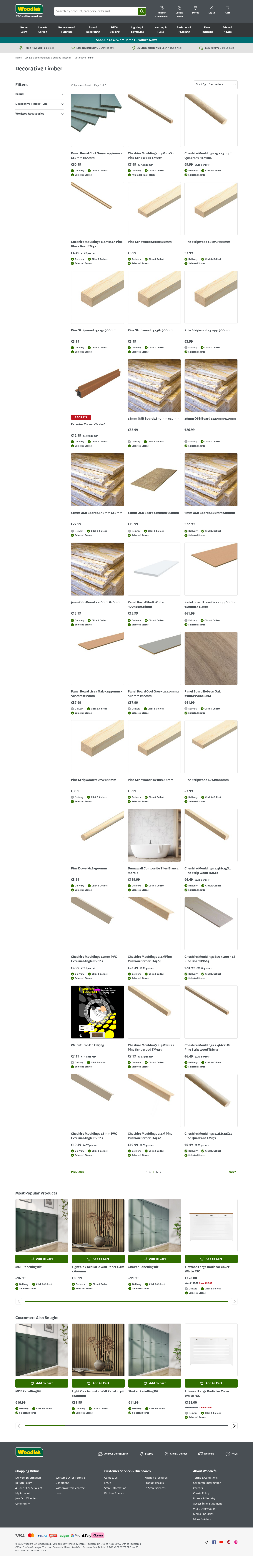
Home (18, 57)
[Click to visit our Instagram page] (236, 1542)
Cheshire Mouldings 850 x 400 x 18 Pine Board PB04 (209, 959)
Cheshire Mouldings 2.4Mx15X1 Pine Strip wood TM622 (207, 871)
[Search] (142, 11)
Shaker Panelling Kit (143, 1267)
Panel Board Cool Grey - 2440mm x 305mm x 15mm (153, 694)
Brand (19, 94)
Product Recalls (154, 1483)
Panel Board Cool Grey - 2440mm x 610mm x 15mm (96, 156)
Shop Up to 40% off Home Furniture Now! (126, 40)
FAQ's (107, 1483)
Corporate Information (207, 1483)
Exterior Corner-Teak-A (88, 424)
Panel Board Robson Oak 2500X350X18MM (202, 694)
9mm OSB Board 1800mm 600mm (209, 513)
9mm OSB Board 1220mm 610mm (96, 602)
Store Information (115, 1488)
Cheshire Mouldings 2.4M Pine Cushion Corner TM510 (150, 1136)
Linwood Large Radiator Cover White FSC (207, 1269)
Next (232, 1172)
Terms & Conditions (205, 1478)
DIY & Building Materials (37, 57)
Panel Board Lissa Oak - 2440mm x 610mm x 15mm (210, 605)
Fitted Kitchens (207, 30)
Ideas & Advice (227, 30)
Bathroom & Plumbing (184, 30)
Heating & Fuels (161, 30)
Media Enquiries (203, 1514)
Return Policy (23, 1483)
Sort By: (201, 84)
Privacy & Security (204, 1498)
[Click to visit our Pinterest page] (228, 1542)
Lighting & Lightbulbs (137, 30)
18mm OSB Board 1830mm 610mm (153, 419)
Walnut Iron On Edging (87, 1045)
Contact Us (111, 1478)
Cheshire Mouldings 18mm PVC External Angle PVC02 (94, 1136)
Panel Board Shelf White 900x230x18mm (146, 605)
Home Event (24, 30)
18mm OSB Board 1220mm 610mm (210, 419)
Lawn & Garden (42, 30)
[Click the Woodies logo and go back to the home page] (29, 11)
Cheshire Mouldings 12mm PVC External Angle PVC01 (94, 959)
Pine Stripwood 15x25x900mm (93, 330)
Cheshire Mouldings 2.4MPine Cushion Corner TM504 (150, 959)
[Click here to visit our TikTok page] (207, 1542)
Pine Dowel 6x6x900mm (89, 869)
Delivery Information (28, 1478)
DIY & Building (115, 30)
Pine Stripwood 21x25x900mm (93, 780)
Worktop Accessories (29, 114)
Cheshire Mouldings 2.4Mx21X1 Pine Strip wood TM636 (207, 1048)
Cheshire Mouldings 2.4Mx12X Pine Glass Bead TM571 (97, 244)
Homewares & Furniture (66, 30)
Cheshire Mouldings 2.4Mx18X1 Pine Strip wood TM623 (151, 1048)
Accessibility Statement (207, 1504)
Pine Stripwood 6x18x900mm (150, 242)
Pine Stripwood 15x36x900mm (151, 330)
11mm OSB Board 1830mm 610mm (96, 513)
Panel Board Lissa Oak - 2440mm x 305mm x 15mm (96, 694)
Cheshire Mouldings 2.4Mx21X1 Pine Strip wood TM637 (151, 156)
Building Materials (62, 57)
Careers (198, 1488)
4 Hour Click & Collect (28, 1488)
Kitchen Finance (114, 1493)
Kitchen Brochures (156, 1478)
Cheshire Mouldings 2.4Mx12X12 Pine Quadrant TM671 (208, 1136)
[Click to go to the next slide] (234, 1301)
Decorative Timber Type (31, 104)
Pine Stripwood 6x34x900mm (206, 780)
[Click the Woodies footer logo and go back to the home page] (29, 1454)
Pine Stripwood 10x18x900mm (151, 780)
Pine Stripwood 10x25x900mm (207, 242)
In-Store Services (155, 1488)
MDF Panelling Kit (28, 1267)
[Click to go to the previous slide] (18, 1301)
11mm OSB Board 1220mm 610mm (153, 513)
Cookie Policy (201, 1493)
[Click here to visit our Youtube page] (221, 1542)
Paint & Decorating (93, 30)
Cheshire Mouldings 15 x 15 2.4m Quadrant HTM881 (208, 156)
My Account (22, 1493)
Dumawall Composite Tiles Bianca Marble (153, 871)
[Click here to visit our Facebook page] (214, 1542)
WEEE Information (204, 1509)
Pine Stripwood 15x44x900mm (207, 330)
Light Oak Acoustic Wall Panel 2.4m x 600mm (98, 1269)
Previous (77, 1172)
